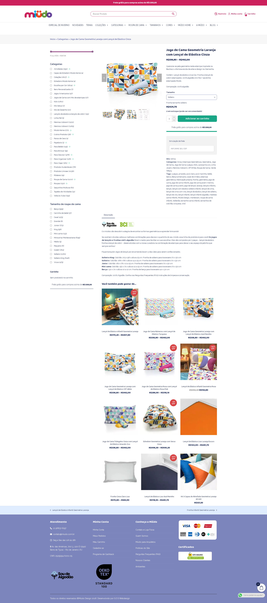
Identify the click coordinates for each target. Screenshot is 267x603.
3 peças (175, 174)
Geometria (206, 162)
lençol (168, 189)
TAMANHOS (155, 25)
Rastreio (222, 14)
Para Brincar (61, 151)
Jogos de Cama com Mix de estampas (71, 98)
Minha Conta (98, 530)
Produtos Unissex (64, 171)
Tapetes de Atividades (64, 192)
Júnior (59, 225)
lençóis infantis (209, 186)
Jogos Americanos (63, 94)
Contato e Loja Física (145, 530)
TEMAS (89, 25)
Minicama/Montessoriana (67, 238)
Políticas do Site (143, 548)
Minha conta (236, 14)
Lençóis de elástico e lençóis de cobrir (71, 114)
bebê (209, 174)
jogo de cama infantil (180, 183)
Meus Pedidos (99, 536)
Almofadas (61, 69)
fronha (195, 180)
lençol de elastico (194, 192)
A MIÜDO (200, 25)
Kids (195, 165)
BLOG (212, 25)
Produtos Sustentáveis (65, 167)
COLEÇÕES (100, 25)
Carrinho (251, 14)
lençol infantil (184, 195)
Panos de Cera (61, 138)
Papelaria (59, 143)
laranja (199, 186)
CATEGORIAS (117, 25)
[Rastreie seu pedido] (216, 14)
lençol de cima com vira (176, 192)
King (58, 229)
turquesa (177, 204)
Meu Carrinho (99, 542)
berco (168, 177)
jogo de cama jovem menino (201, 183)
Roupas (59, 183)
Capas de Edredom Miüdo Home (68, 73)
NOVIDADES (77, 25)
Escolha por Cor (63, 85)
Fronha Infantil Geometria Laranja (201, 510)
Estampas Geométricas (192, 162)
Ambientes (140, 566)
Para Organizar (62, 159)
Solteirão (176, 201)
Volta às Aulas (62, 196)
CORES (169, 25)
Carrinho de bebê (63, 213)
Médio (57, 242)
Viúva (58, 262)
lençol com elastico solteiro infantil (186, 189)
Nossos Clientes (143, 560)
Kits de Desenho (62, 110)
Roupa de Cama (203, 168)
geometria (203, 180)
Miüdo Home (61, 130)
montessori (194, 198)
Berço (58, 209)
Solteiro (60, 254)
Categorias (62, 39)
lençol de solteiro (209, 192)
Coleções (60, 77)
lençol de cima (208, 189)
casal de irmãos (193, 177)
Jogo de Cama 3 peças (184, 165)
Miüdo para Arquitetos (145, 542)
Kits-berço (59, 106)
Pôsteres (59, 175)
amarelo (182, 174)
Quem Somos (142, 536)
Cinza (179, 162)
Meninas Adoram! (64, 122)
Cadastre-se (98, 548)
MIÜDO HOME (184, 25)
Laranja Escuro (204, 165)
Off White (192, 168)
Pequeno (59, 246)
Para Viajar (60, 163)
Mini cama (60, 234)
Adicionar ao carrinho (197, 119)
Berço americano (179, 177)
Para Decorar (62, 155)
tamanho (170, 92)
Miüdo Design (183, 198)
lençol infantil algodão (199, 195)
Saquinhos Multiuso (64, 188)
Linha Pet (59, 118)
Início (52, 39)
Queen (59, 250)
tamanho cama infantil (190, 201)
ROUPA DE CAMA (136, 25)
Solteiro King (62, 258)
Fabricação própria (184, 180)
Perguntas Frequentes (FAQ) (146, 275)
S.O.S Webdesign (122, 598)
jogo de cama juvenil (174, 186)
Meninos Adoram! (180, 168)
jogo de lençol (190, 186)
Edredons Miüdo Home (65, 81)
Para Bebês (61, 147)
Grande (58, 221)
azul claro (190, 174)
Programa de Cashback (103, 554)
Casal (58, 217)
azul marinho (201, 174)
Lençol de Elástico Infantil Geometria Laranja (69, 510)
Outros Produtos (62, 134)
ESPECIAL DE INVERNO (59, 25)
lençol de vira (171, 195)
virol (184, 204)
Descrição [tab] (108, 215)
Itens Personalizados (63, 89)
